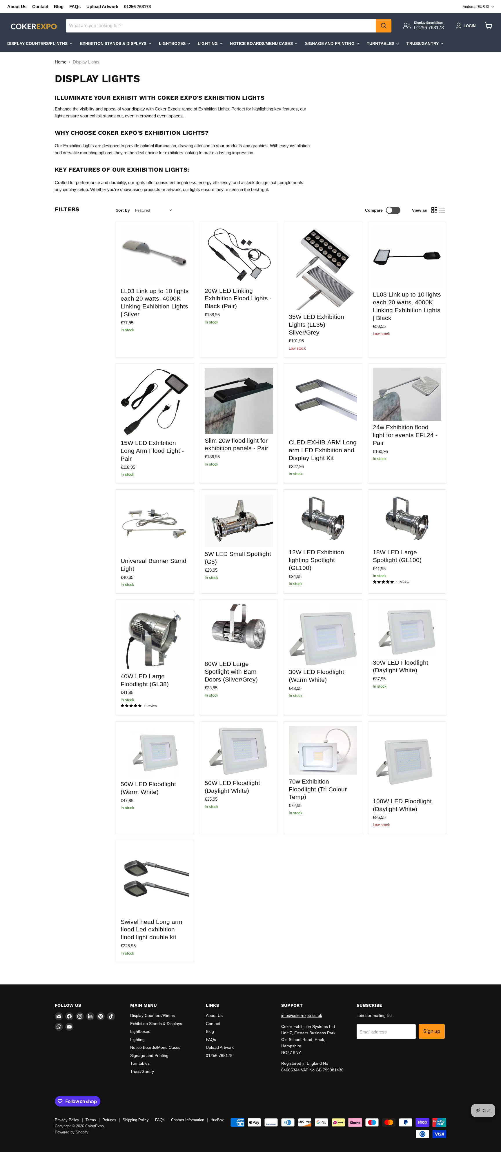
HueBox (217, 1120)
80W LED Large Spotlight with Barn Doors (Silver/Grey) (231, 671)
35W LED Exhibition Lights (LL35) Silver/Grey (316, 324)
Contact (40, 6)
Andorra (476, 7)
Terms (91, 1120)
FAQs (75, 6)
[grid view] (434, 210)
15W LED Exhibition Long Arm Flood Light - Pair (152, 450)
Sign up (431, 1031)
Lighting (208, 43)
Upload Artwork (102, 6)
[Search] (383, 25)
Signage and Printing (330, 43)
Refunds (109, 1120)
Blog (58, 6)
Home (60, 61)
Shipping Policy (136, 1120)
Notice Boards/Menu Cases (262, 43)
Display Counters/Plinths (38, 43)
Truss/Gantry (423, 43)
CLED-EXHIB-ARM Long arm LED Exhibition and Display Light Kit (323, 450)
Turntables (381, 43)
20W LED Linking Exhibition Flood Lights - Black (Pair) (238, 298)
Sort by (123, 210)
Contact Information (187, 1120)
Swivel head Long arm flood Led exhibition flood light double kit (151, 929)
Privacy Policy (67, 1120)
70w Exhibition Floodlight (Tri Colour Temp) (318, 789)
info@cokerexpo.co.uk (301, 1015)
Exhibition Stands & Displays (114, 43)
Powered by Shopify (71, 1132)
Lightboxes (173, 43)
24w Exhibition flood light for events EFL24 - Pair (405, 435)
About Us (16, 6)
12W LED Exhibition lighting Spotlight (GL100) (316, 560)
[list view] (442, 210)
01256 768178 (137, 6)
